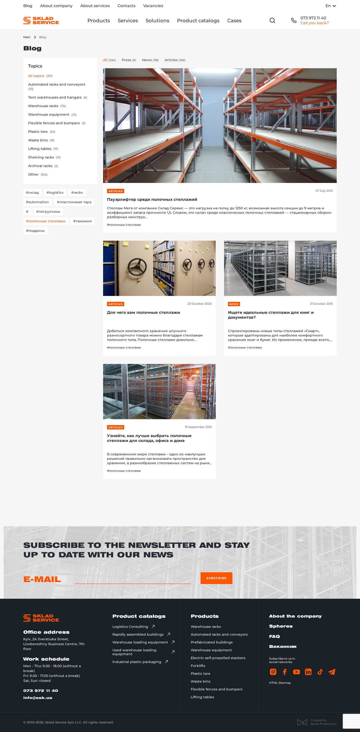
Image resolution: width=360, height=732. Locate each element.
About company (56, 5)
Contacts (126, 5)
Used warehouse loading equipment (134, 652)
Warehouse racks (206, 627)
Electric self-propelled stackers (218, 658)
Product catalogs (198, 20)
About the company (295, 616)
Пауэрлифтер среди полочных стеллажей (152, 199)
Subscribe (216, 578)
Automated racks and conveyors (219, 634)
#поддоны (35, 230)
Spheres (281, 626)
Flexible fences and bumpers (216, 689)
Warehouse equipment (211, 650)
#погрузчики (48, 211)
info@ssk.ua (37, 698)
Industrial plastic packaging (136, 662)
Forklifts (198, 666)
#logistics (55, 192)
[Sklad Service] (41, 20)
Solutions (157, 20)
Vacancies (153, 5)
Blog (27, 5)
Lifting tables (202, 697)
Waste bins (200, 681)
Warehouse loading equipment (140, 642)
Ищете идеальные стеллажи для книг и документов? (271, 315)
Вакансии (282, 647)
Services (128, 20)
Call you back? (314, 23)
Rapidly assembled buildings (138, 634)
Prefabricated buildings (212, 642)
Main (26, 37)
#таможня (82, 221)
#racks (77, 192)
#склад (32, 192)
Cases (234, 20)
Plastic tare (200, 674)
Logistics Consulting (130, 627)
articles (115, 191)
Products (98, 20)
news (234, 304)
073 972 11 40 (313, 18)
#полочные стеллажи (45, 221)
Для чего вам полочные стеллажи (143, 312)
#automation (37, 202)
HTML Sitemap (280, 683)
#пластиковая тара (74, 202)
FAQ (274, 637)
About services (95, 5)
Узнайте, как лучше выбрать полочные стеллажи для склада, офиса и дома (149, 438)
